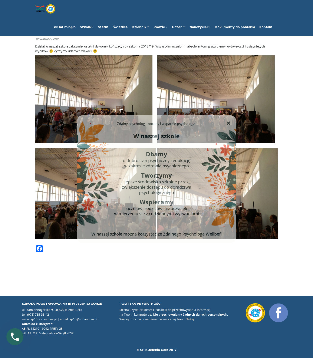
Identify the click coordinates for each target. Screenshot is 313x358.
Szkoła (86, 27)
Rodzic (160, 27)
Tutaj (190, 319)
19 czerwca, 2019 (47, 38)
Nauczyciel (199, 27)
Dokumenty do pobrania (235, 27)
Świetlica (120, 27)
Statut (103, 27)
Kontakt (266, 27)
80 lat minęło (65, 27)
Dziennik (139, 27)
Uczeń (177, 27)
